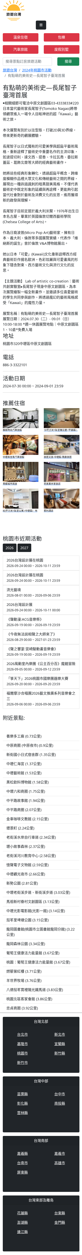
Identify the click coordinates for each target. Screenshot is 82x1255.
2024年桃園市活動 (37, 70)
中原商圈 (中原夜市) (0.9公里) (29, 745)
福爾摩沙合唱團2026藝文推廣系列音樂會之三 (41, 698)
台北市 (22, 1034)
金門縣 (59, 1222)
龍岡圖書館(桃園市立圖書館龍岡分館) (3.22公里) (40, 932)
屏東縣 (22, 1172)
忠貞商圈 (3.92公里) (22, 1008)
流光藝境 (33, 592)
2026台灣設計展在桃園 (33, 563)
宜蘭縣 (59, 1043)
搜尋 (68, 61)
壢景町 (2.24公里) (20, 828)
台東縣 (59, 1213)
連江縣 (22, 1231)
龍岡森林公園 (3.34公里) (25, 943)
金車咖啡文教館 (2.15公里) (27, 818)
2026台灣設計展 (33, 607)
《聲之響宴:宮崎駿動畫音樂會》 (33, 651)
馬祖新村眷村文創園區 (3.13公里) (32, 901)
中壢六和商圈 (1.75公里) (25, 791)
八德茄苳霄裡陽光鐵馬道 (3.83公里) (34, 989)
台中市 (59, 1094)
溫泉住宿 (20, 37)
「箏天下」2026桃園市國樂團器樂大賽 (37, 681)
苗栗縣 (22, 1094)
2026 (10, 547)
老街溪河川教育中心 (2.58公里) (31, 855)
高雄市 (59, 1163)
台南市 (22, 1163)
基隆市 (22, 1043)
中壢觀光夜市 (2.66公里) (25, 874)
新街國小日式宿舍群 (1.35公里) (31, 754)
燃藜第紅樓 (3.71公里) (23, 971)
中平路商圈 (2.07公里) (23, 809)
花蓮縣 (22, 1213)
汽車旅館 (20, 49)
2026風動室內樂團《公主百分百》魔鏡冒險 (41, 666)
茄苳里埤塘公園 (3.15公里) (27, 920)
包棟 (61, 37)
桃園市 (22, 1053)
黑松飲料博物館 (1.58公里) (27, 782)
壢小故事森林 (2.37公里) (25, 846)
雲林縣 (22, 1112)
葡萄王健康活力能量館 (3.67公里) (32, 953)
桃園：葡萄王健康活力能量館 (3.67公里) (38, 962)
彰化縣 (22, 1103)
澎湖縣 (22, 1222)
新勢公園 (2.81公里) (22, 883)
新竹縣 (59, 1053)
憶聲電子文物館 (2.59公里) (27, 864)
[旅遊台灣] (14, 10)
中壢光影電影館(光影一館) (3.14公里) (35, 910)
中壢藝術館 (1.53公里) (23, 773)
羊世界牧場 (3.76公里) (23, 980)
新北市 (59, 1034)
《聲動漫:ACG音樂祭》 (33, 622)
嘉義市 (59, 1153)
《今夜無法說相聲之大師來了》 (33, 637)
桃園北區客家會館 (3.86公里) (29, 998)
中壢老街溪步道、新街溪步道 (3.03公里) (38, 892)
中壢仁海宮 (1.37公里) (23, 763)
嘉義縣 (22, 1153)
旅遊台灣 (10, 70)
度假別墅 (61, 49)
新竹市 (22, 1062)
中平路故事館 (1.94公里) (25, 800)
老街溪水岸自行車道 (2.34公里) (31, 837)
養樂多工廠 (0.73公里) (23, 736)
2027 (24, 547)
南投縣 (59, 1103)
